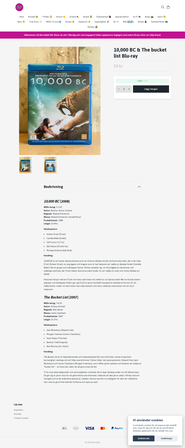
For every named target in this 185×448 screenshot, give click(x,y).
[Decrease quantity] (119, 89)
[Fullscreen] (60, 101)
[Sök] (162, 7)
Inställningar (166, 438)
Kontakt (17, 414)
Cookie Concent (21, 418)
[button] (101, 102)
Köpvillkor (18, 410)
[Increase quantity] (129, 89)
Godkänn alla (144, 438)
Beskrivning (53, 187)
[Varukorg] (168, 7)
